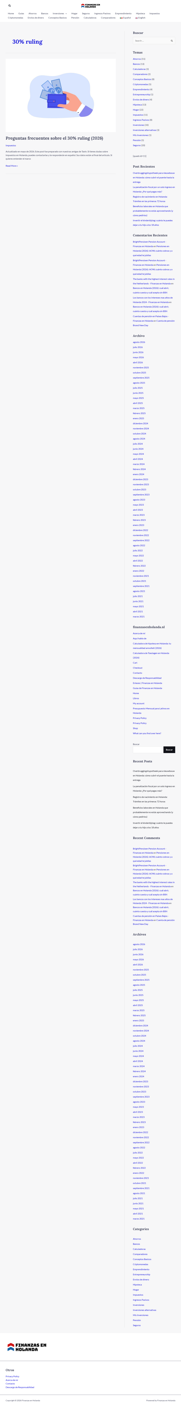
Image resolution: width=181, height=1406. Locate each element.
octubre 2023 (139, 489)
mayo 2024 (138, 453)
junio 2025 (138, 392)
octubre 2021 (139, 581)
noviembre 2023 (141, 484)
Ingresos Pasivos (141, 119)
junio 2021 (138, 601)
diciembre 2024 (140, 423)
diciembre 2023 (140, 479)
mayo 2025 (138, 398)
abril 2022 (138, 560)
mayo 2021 (138, 606)
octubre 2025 (139, 372)
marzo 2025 (139, 408)
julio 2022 (138, 550)
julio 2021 (138, 596)
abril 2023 (138, 509)
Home (136, 693)
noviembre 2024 (141, 428)
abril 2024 (138, 459)
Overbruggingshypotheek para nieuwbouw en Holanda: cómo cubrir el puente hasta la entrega (154, 177)
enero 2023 (138, 525)
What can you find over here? (147, 733)
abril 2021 (138, 611)
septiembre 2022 (141, 540)
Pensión (137, 140)
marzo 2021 (139, 616)
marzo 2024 (139, 464)
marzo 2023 (139, 514)
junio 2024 (138, 448)
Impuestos (11, 145)
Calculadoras (139, 69)
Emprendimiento (141, 89)
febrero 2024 (139, 469)
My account (138, 703)
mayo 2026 (138, 357)
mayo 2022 (138, 555)
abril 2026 (138, 362)
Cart (135, 662)
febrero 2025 (139, 413)
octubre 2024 (139, 433)
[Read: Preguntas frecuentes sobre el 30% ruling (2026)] (61, 95)
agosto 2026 (139, 342)
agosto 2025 (139, 382)
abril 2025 (138, 403)
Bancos (136, 64)
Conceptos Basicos (142, 79)
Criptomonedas (140, 84)
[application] (65, 13)
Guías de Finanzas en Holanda (147, 688)
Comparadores (140, 74)
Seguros (137, 145)
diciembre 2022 (140, 530)
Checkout (137, 667)
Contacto (137, 672)
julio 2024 (138, 443)
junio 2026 (138, 352)
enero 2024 (138, 474)
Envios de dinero (141, 99)
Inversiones (138, 125)
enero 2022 (138, 570)
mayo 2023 (138, 504)
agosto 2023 (139, 499)
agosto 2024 (139, 438)
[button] (9, 5)
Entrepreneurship (141, 94)
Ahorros (137, 58)
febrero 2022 (139, 565)
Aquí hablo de (139, 638)
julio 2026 (138, 347)
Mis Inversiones (140, 135)
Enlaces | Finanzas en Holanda (147, 683)
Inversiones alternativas (144, 130)
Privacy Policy (139, 718)
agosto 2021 (139, 591)
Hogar (136, 109)
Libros (136, 698)
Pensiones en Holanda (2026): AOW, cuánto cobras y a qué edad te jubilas (152, 251)
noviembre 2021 (141, 575)
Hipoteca (137, 104)
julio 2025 (138, 387)
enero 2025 (138, 418)
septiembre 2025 (141, 377)
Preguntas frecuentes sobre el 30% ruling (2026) (54, 138)
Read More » (12, 166)
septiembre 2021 (141, 586)
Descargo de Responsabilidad (147, 678)
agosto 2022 (139, 545)
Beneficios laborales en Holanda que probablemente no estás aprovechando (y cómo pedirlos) (153, 211)
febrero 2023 (139, 520)
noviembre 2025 (141, 367)
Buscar (136, 744)
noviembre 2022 (141, 535)
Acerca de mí (139, 633)
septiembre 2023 (141, 494)
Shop (135, 728)
